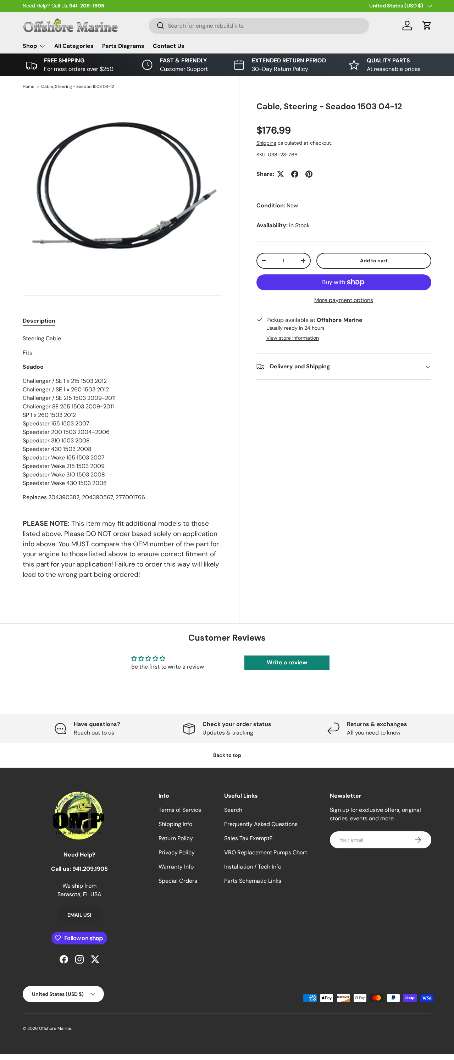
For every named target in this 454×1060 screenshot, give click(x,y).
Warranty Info (176, 866)
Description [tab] (39, 320)
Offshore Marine (55, 1028)
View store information (292, 338)
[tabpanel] (122, 418)
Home (28, 86)
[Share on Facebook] (295, 174)
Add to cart (374, 260)
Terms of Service (180, 810)
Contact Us (168, 46)
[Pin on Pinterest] (309, 174)
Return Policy (176, 838)
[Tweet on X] (280, 174)
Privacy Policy (177, 852)
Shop (30, 46)
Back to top (227, 755)
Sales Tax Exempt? (248, 838)
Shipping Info (175, 824)
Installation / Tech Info (252, 866)
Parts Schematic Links (252, 881)
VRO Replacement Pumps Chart (265, 852)
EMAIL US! (79, 915)
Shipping (266, 143)
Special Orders (178, 881)
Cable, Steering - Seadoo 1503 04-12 (77, 86)
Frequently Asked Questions (261, 824)
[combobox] (259, 26)
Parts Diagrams (123, 46)
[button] (427, 25)
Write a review (287, 662)
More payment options (343, 300)
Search (233, 810)
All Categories (74, 46)
